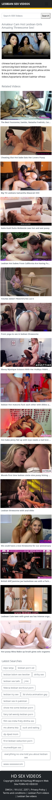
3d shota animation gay (35, 694)
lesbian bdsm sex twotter (16, 674)
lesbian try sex (10, 694)
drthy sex (39, 674)
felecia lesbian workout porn (18, 687)
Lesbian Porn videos (38, 792)
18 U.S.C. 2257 (21, 789)
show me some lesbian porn (18, 707)
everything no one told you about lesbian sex (26, 756)
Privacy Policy (38, 789)
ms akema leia (10, 727)
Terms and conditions (14, 792)
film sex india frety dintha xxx (18, 720)
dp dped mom (10, 734)
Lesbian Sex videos (27, 796)
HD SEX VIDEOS (26, 776)
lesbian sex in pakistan (15, 701)
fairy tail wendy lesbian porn (18, 714)
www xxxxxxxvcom (13, 764)
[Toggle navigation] (46, 4)
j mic (26, 681)
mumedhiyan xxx (12, 747)
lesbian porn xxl (26, 667)
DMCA (8, 789)
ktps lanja (8, 667)
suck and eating (31, 727)
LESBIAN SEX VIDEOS (16, 4)
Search (45, 15)
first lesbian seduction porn (17, 740)
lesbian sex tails (11, 681)
